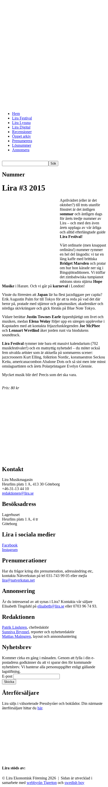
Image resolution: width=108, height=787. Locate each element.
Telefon (18, 439)
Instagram (10, 550)
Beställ (26, 454)
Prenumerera (22, 141)
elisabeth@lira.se (50, 606)
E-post (28, 444)
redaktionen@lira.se (18, 493)
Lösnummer (21, 145)
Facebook (10, 545)
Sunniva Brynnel (15, 632)
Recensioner (22, 132)
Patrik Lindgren (14, 627)
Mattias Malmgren (16, 636)
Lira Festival (22, 118)
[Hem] (54, 105)
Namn (27, 418)
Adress (28, 423)
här (39, 708)
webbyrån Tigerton (42, 782)
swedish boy (74, 782)
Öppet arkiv (21, 136)
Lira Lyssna (21, 122)
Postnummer (32, 429)
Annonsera (20, 150)
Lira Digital (21, 127)
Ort (25, 434)
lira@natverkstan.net (18, 580)
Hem (16, 113)
